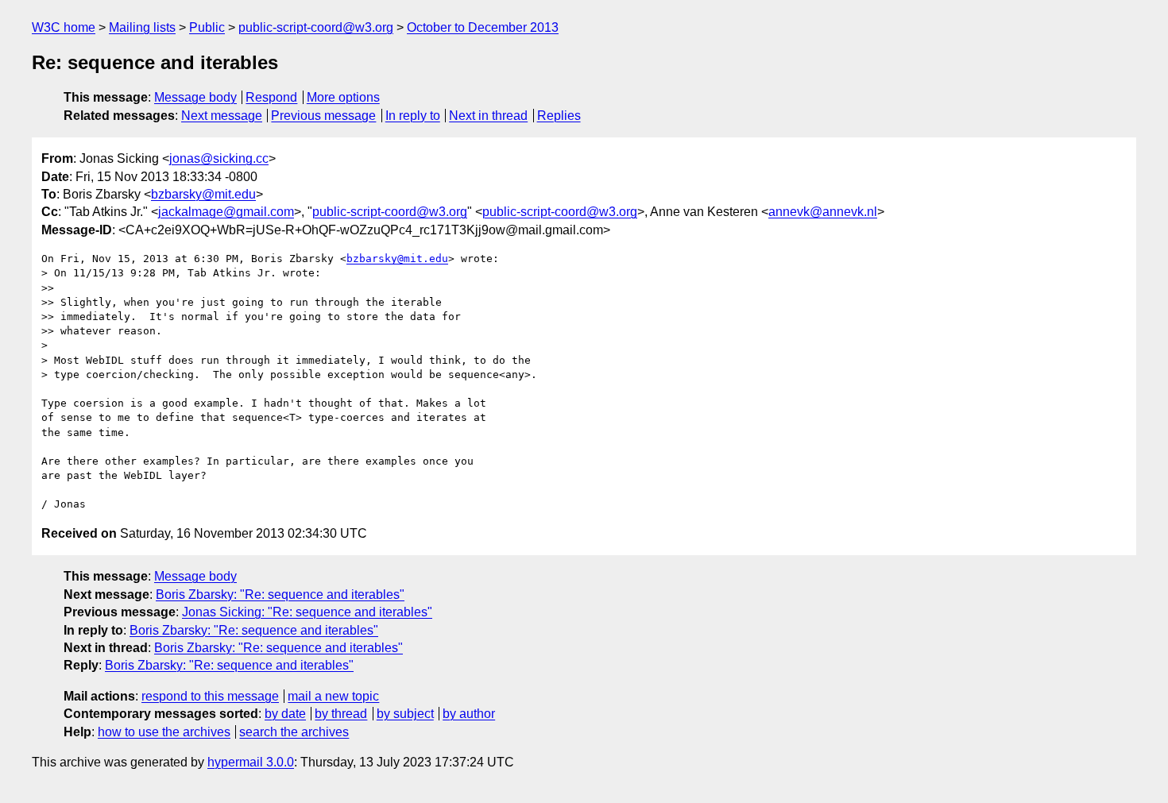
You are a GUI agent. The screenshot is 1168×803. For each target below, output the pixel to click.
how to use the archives (164, 732)
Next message (221, 115)
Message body (195, 97)
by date (285, 713)
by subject (405, 713)
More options (343, 97)
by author (469, 713)
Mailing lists (142, 27)
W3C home (63, 27)
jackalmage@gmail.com (226, 211)
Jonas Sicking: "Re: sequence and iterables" (307, 612)
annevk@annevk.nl (822, 211)
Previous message (323, 115)
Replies (559, 115)
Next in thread (488, 115)
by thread (341, 713)
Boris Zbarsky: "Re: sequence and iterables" (280, 594)
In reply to (412, 115)
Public (207, 27)
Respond (271, 97)
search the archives (294, 732)
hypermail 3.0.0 (250, 762)
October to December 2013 (483, 27)
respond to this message (210, 696)
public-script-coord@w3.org (315, 27)
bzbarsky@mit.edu (203, 194)
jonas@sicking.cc (219, 158)
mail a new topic (333, 696)
